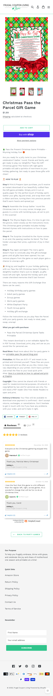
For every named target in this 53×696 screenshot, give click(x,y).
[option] (13, 92)
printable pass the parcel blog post (22, 354)
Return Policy (11, 582)
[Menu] (48, 7)
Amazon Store (12, 575)
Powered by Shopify (38, 688)
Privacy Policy (11, 595)
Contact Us (10, 602)
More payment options (26, 141)
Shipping (6, 116)
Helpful (10, 474)
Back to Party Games (28, 534)
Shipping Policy (12, 588)
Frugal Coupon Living (22, 688)
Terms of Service (13, 609)
